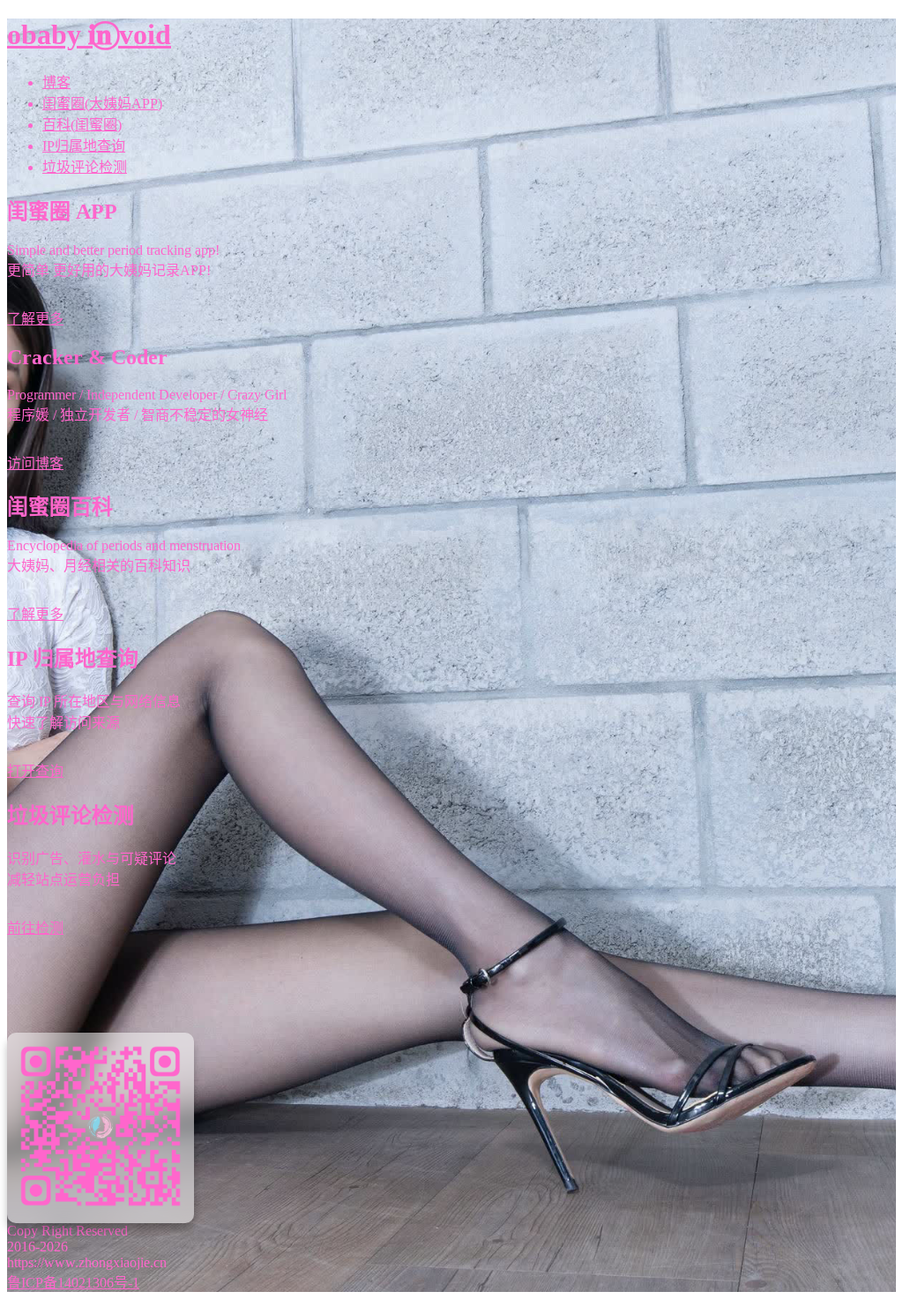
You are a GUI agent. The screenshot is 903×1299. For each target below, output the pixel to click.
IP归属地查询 (83, 145)
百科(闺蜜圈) (82, 124)
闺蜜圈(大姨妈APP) (102, 103)
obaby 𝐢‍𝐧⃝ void (89, 34)
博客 (56, 82)
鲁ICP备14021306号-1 (73, 1282)
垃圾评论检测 (84, 167)
